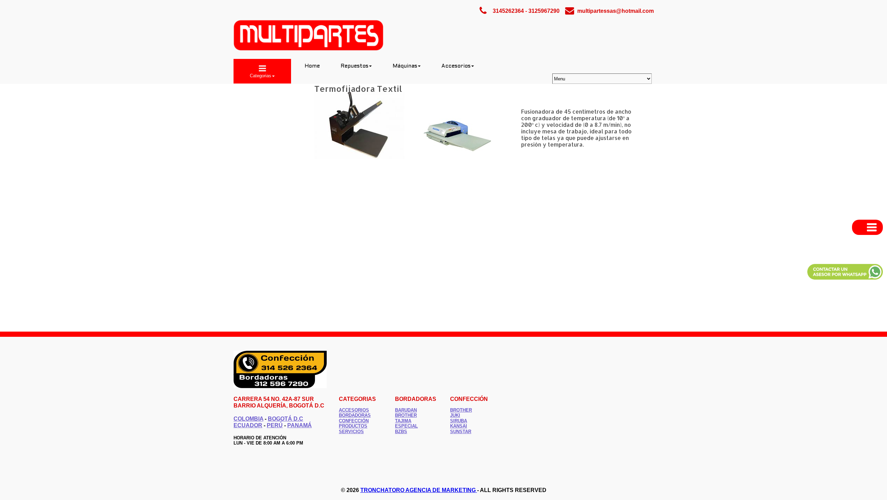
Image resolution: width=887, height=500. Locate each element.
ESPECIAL (406, 426)
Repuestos (354, 66)
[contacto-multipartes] (280, 386)
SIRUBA (458, 420)
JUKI (455, 415)
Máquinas (405, 66)
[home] (308, 49)
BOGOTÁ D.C (285, 419)
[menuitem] (262, 71)
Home (312, 66)
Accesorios (456, 66)
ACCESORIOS (354, 410)
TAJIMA (403, 420)
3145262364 (508, 11)
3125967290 (544, 11)
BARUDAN (406, 410)
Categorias (260, 75)
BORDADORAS (355, 415)
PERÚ (275, 425)
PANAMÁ (299, 425)
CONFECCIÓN (354, 420)
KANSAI (458, 426)
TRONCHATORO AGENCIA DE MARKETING (418, 490)
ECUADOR (248, 425)
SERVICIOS (351, 431)
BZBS (401, 431)
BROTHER (461, 410)
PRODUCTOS (353, 426)
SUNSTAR (460, 431)
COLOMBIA (248, 419)
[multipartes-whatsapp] (845, 280)
